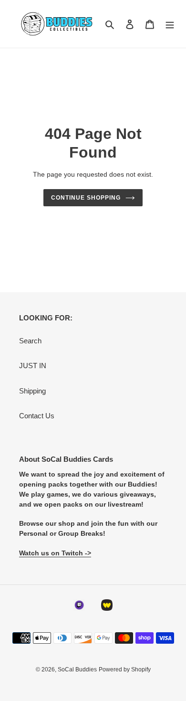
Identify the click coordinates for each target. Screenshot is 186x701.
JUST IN (32, 365)
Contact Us (36, 416)
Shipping (32, 391)
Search (30, 341)
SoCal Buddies (77, 669)
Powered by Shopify (125, 669)
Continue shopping (86, 197)
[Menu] (170, 24)
